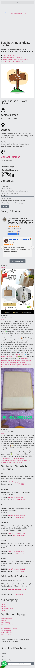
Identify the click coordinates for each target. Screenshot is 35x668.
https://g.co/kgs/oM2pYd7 (16, 533)
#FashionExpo (14, 365)
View (2, 319)
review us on (12, 234)
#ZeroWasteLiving (6, 462)
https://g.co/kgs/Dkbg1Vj (16, 551)
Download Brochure (10, 170)
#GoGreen (26, 460)
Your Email (4, 186)
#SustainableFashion (25, 360)
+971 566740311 (18, 595)
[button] (17, 2)
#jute (20, 462)
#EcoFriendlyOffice (18, 458)
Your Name (4, 195)
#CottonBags (21, 363)
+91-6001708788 (18, 484)
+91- (19, 500)
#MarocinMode (6, 360)
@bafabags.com (19, 354)
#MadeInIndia (5, 365)
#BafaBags (24, 358)
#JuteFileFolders (6, 458)
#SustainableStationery (8, 460)
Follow (3, 267)
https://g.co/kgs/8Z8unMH (16, 482)
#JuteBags (13, 363)
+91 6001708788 (18, 518)
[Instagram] (8, 175)
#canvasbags (20, 367)
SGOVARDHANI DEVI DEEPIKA (19, 240)
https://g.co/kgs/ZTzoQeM (17, 589)
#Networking (27, 365)
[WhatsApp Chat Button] (4, 663)
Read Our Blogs (8, 166)
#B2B (21, 365)
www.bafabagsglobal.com (9, 356)
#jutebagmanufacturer (8, 367)
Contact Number (10, 156)
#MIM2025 (14, 360)
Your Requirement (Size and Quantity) (13, 200)
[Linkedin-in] (12, 175)
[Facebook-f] (3, 175)
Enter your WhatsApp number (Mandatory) (14, 191)
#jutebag (15, 462)
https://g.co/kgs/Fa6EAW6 (16, 515)
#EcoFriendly (5, 363)
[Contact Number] (3, 152)
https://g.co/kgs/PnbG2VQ (16, 569)
